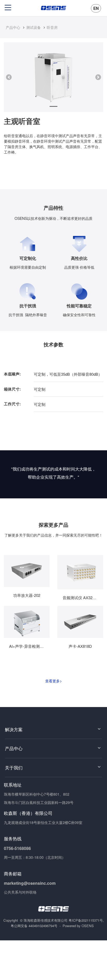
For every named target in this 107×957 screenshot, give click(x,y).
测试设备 (33, 27)
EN (96, 8)
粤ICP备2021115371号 (86, 920)
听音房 (52, 27)
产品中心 (13, 27)
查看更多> (53, 680)
